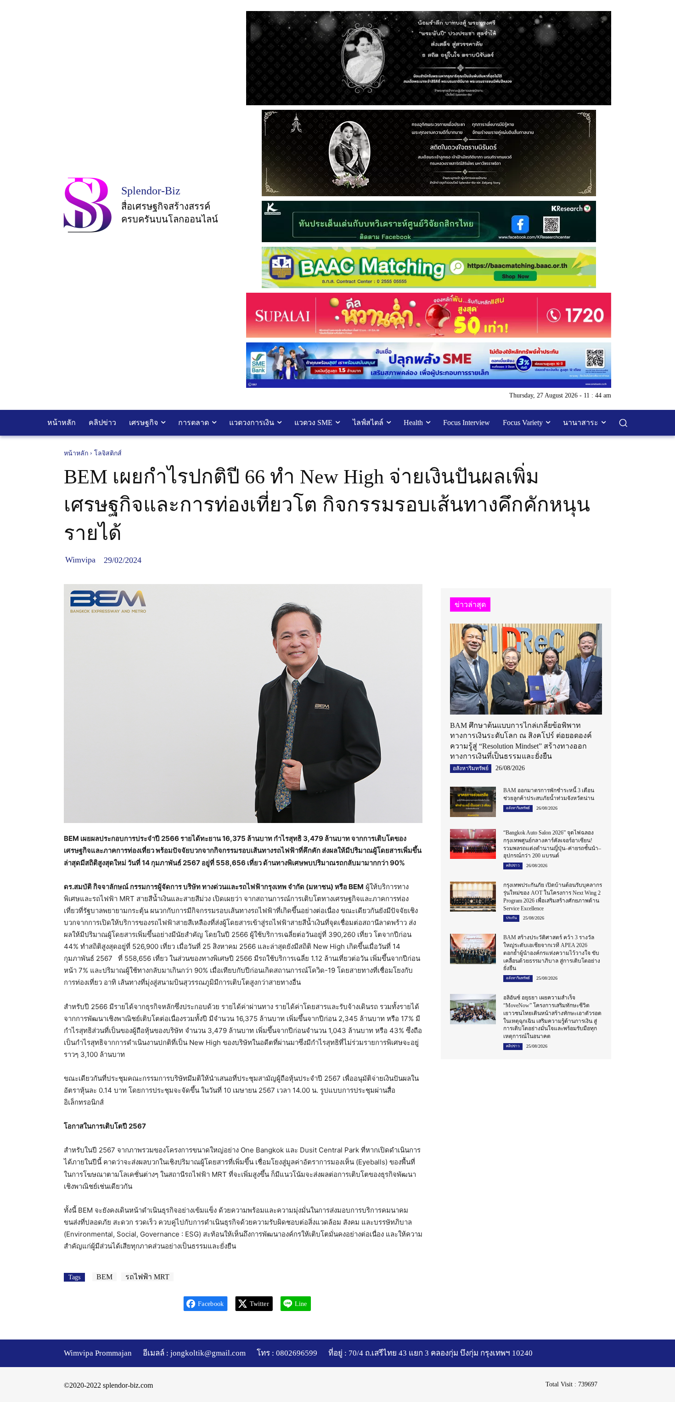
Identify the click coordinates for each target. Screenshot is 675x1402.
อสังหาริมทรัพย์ (471, 768)
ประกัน (511, 918)
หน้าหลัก (76, 453)
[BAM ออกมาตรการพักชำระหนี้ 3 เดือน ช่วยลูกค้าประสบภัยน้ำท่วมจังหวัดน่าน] (472, 802)
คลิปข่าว (513, 865)
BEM (104, 1277)
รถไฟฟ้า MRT (147, 1277)
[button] (623, 423)
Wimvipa (80, 559)
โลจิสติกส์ (108, 453)
